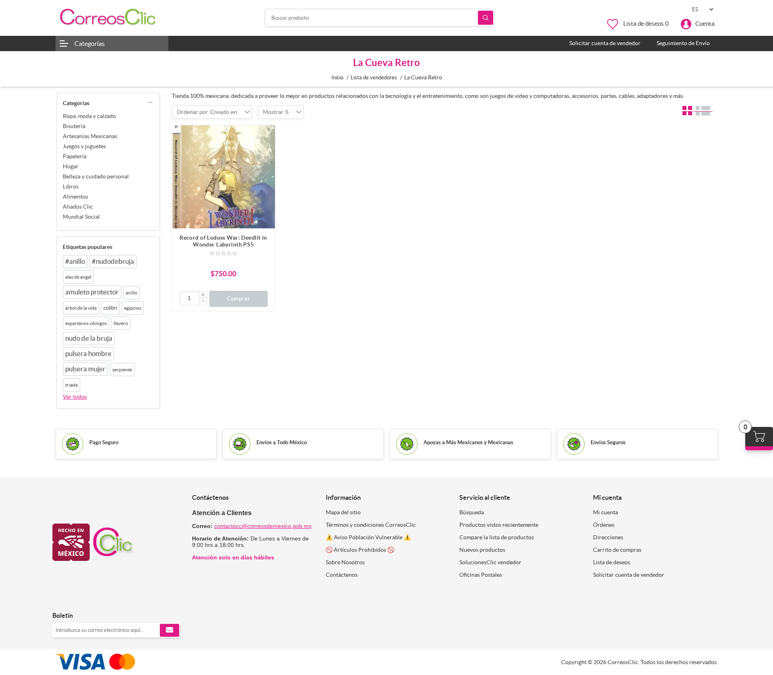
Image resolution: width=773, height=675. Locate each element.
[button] (203, 295)
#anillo (75, 261)
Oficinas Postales (480, 574)
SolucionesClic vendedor (490, 562)
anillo (131, 292)
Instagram (79, 599)
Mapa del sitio (343, 512)
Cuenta (705, 23)
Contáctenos (342, 574)
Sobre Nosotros (345, 562)
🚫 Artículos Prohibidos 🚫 (360, 550)
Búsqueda (485, 18)
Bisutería (74, 126)
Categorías (89, 43)
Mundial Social (81, 216)
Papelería (75, 156)
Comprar (238, 299)
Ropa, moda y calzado (89, 116)
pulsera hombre (88, 353)
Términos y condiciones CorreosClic (371, 525)
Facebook (61, 599)
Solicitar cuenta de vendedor (628, 574)
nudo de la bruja (88, 338)
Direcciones (608, 537)
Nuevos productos (482, 550)
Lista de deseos (611, 562)
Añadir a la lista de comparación (265, 151)
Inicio (337, 78)
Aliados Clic (78, 206)
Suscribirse (169, 630)
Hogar (71, 166)
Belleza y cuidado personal (96, 176)
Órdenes (603, 525)
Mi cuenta (605, 512)
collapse (150, 102)
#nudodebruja (113, 261)
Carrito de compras (617, 550)
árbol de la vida (81, 308)
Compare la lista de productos (496, 537)
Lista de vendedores (374, 78)
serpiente (122, 369)
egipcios (132, 308)
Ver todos (75, 396)
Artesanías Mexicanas (90, 136)
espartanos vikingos (86, 323)
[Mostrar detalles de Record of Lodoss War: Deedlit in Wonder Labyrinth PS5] (223, 176)
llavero (121, 323)
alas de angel (78, 277)
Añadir (265, 135)
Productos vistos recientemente (498, 525)
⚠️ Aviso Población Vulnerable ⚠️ (368, 537)
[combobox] (223, 112)
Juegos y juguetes (84, 146)
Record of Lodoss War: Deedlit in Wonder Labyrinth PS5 (223, 241)
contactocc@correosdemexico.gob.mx (263, 526)
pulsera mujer (85, 369)
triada (71, 384)
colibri (110, 308)
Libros (71, 186)
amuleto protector (92, 292)
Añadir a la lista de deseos (265, 167)
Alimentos (75, 196)
